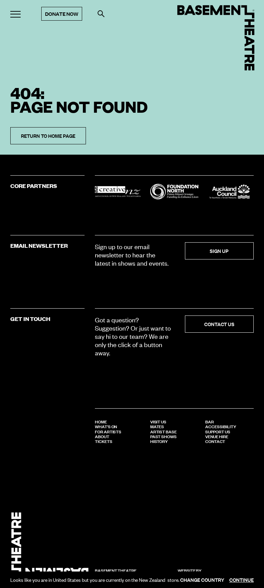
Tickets (103, 441)
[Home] (215, 37)
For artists (108, 431)
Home (101, 421)
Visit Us (158, 421)
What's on (106, 426)
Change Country (202, 580)
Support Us (217, 431)
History (159, 441)
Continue (241, 580)
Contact (215, 441)
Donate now (61, 13)
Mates (157, 426)
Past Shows (163, 436)
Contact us (219, 324)
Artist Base (163, 431)
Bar (209, 421)
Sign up (219, 250)
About (102, 436)
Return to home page (48, 135)
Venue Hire (216, 436)
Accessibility (220, 426)
